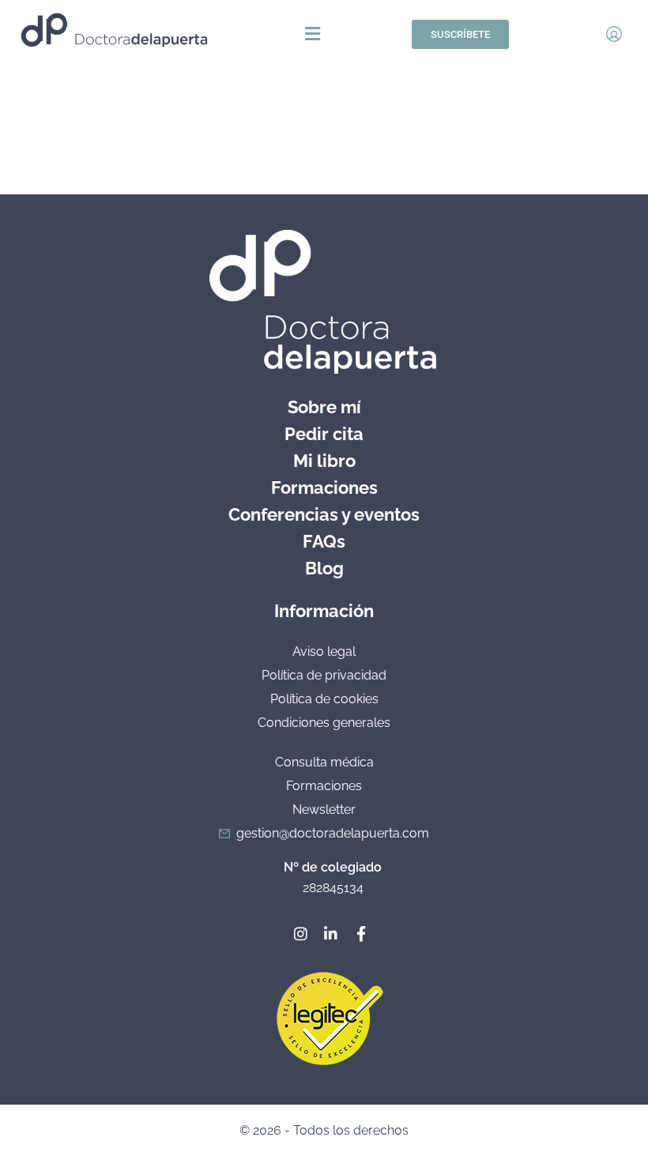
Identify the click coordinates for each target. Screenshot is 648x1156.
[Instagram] (301, 933)
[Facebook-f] (361, 933)
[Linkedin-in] (331, 933)
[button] (313, 34)
